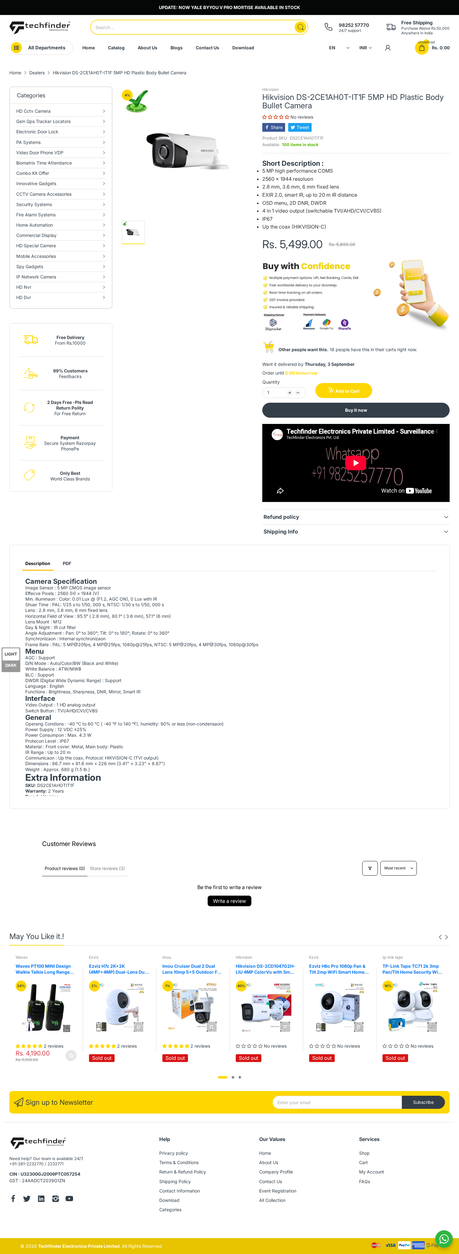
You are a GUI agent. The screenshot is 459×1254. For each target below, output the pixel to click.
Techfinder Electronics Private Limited (79, 1246)
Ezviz (91, 957)
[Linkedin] (41, 1199)
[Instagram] (55, 1199)
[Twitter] (27, 1199)
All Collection (272, 1200)
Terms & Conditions (179, 1162)
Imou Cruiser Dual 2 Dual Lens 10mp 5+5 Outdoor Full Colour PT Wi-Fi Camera (190, 969)
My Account (371, 1171)
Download (169, 1200)
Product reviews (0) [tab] (65, 868)
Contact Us (270, 1181)
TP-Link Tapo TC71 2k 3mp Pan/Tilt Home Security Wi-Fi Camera (408, 969)
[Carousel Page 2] (233, 1077)
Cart (363, 1162)
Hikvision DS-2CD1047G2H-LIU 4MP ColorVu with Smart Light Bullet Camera (263, 969)
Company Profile (276, 1171)
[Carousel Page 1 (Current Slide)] (222, 1077)
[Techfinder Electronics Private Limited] (39, 27)
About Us (268, 1162)
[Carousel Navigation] (443, 937)
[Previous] (446, 937)
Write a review (229, 901)
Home (265, 1153)
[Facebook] (13, 1199)
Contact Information (179, 1190)
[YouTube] (69, 1199)
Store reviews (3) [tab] (107, 868)
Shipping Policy (175, 1181)
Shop (364, 1153)
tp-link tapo (390, 957)
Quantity (271, 382)
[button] (276, 117)
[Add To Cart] (68, 1055)
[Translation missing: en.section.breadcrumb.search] (300, 27)
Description (37, 563)
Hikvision (270, 89)
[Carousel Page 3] (240, 1077)
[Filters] (370, 868)
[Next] (440, 937)
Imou (164, 957)
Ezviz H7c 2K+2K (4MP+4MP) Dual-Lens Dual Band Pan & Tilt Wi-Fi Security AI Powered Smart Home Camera (116, 969)
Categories (170, 1209)
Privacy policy (173, 1153)
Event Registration (277, 1190)
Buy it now (356, 410)
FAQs (364, 1181)
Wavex (19, 957)
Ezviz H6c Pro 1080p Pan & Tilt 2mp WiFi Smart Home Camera (334, 969)
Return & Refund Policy (182, 1171)
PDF (67, 563)
